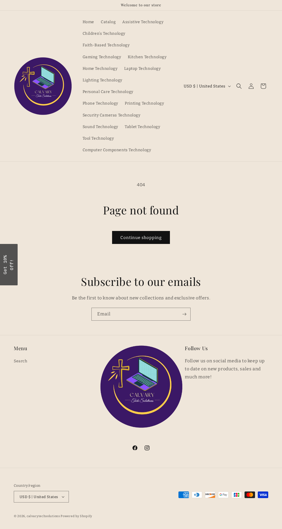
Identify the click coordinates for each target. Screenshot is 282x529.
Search (21, 361)
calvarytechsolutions (43, 516)
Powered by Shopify (76, 516)
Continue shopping (141, 237)
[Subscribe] (184, 314)
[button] (239, 86)
